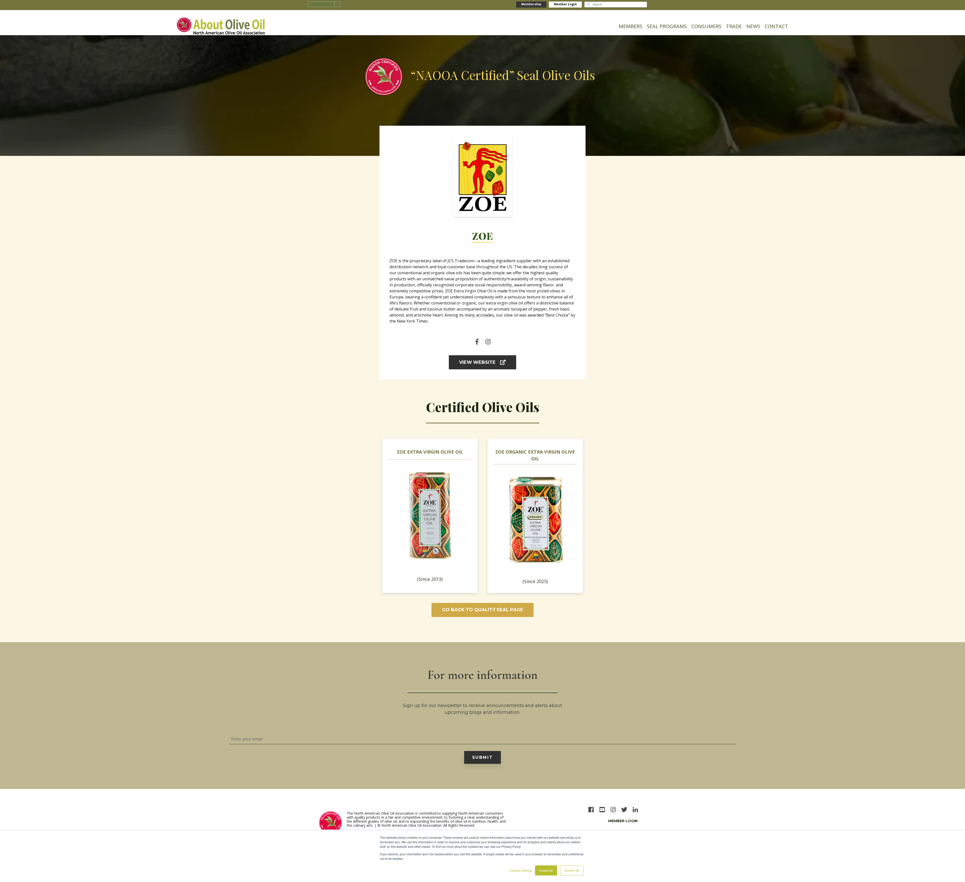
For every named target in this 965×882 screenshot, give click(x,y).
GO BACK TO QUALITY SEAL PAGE (482, 609)
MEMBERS (630, 26)
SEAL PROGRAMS (667, 26)
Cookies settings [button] (520, 870)
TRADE (734, 26)
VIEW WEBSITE (477, 362)
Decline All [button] (571, 870)
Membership (531, 4)
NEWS (753, 26)
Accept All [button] (546, 870)
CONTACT (776, 26)
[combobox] (615, 5)
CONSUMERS (706, 26)
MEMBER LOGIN (623, 821)
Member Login (565, 4)
